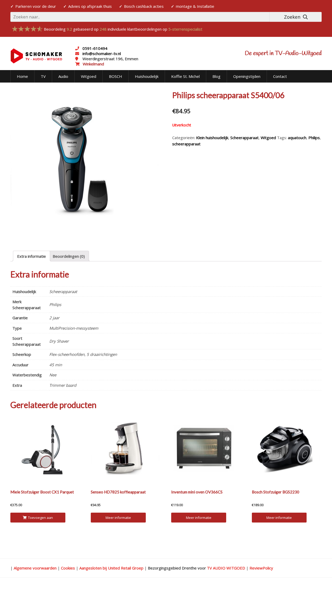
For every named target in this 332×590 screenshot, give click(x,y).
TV (43, 76)
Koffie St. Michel (185, 76)
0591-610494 (94, 48)
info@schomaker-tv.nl (101, 53)
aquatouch (297, 137)
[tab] (31, 256)
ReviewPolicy (261, 568)
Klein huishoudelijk (212, 137)
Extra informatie (31, 256)
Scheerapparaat (244, 137)
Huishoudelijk (146, 76)
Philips (314, 137)
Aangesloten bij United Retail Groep (111, 568)
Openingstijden (246, 76)
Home (22, 76)
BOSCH (115, 76)
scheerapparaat (186, 143)
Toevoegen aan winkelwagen (40, 519)
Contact (280, 76)
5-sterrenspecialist (185, 29)
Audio (63, 76)
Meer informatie (118, 517)
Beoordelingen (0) (69, 256)
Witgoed (88, 76)
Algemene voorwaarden (35, 568)
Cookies (68, 568)
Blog (216, 76)
